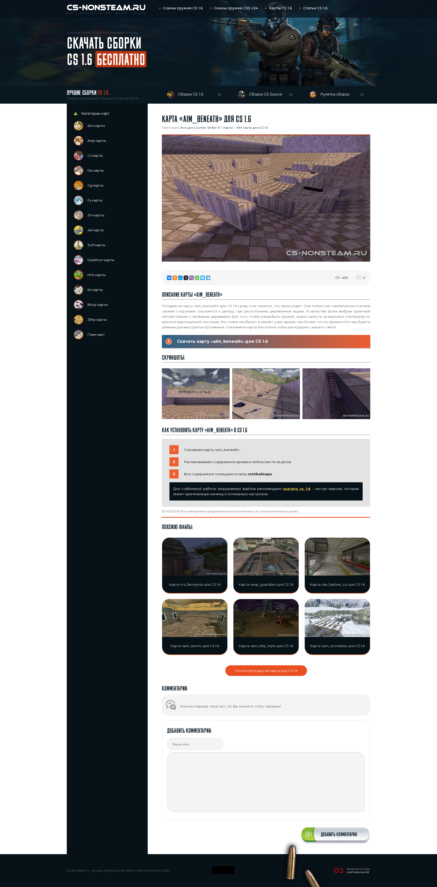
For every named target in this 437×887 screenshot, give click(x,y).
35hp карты (97, 319)
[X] (186, 278)
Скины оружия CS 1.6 (183, 8)
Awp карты (97, 141)
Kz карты (95, 290)
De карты (96, 170)
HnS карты (96, 275)
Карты (228, 127)
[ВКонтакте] (169, 278)
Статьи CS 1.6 (315, 8)
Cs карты (95, 155)
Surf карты (96, 245)
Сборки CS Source (265, 94)
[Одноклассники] (174, 278)
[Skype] (202, 278)
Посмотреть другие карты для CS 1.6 (266, 671)
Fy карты (95, 200)
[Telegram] (208, 278)
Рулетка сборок (335, 94)
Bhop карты (98, 305)
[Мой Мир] (180, 278)
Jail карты (96, 230)
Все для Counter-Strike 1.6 (200, 127)
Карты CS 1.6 (280, 8)
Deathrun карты (101, 260)
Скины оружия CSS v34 (236, 8)
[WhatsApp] (197, 278)
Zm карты (96, 215)
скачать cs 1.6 (297, 489)
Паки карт (96, 334)
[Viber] (191, 278)
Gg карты (95, 185)
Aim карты (96, 126)
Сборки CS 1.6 (190, 94)
